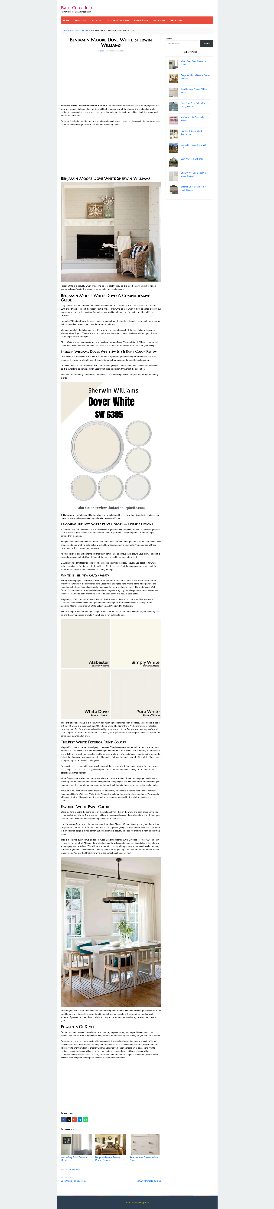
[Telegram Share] (80, 1119)
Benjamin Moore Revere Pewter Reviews (107, 1159)
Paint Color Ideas (77, 7)
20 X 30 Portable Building (149, 1179)
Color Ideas (75, 1169)
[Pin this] (74, 1119)
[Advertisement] (111, 79)
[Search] (209, 20)
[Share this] (63, 1119)
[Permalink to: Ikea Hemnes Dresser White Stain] (145, 1144)
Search (169, 38)
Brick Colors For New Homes (74, 1179)
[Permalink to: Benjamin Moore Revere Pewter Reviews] (111, 1144)
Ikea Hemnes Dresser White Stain (144, 1159)
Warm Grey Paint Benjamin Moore (74, 1159)
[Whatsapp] (85, 1119)
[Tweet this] (68, 1119)
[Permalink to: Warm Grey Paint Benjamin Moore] (76, 1144)
